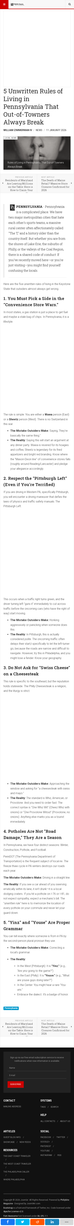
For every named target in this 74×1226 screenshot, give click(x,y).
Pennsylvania (11, 1008)
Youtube (45, 1151)
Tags (43, 1107)
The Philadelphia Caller (16, 1172)
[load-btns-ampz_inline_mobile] (66, 1222)
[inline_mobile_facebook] (8, 1222)
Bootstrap (8, 1208)
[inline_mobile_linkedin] (52, 1222)
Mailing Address (12, 1106)
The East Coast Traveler (16, 1156)
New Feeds (25, 1142)
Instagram (46, 1155)
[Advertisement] (37, 48)
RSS (59, 1155)
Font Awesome (10, 1216)
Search (55, 1107)
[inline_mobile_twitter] (22, 1222)
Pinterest (45, 1146)
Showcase (9, 1142)
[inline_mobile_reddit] (37, 1222)
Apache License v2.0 (13, 1211)
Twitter (60, 1137)
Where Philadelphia (14, 1179)
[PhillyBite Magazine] (17, 4)
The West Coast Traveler (17, 1164)
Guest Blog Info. (12, 1137)
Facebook (45, 1137)
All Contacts (47, 1121)
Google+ (45, 1142)
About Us (65, 1121)
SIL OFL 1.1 (42, 1216)
